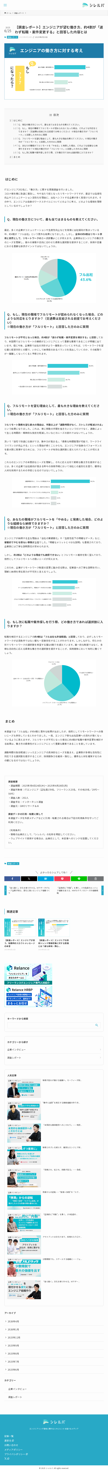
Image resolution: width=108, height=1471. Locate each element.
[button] (12, 878)
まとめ (16, 157)
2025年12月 (14, 1337)
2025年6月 (13, 1369)
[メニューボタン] (5, 5)
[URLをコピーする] (96, 878)
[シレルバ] (93, 5)
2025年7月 (13, 1361)
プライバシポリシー (14, 1454)
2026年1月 (13, 1329)
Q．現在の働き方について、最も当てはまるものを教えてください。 (49, 124)
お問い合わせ (11, 1445)
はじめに (18, 120)
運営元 (7, 1440)
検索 (97, 1025)
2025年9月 (13, 1345)
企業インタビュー (16, 1049)
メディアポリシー (13, 1449)
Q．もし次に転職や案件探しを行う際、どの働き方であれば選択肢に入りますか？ (56, 152)
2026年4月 (13, 1321)
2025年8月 (13, 1353)
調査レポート (12, 37)
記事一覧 (9, 1436)
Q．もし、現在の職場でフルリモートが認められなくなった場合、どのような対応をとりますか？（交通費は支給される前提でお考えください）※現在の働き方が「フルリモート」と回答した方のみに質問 (58, 131)
